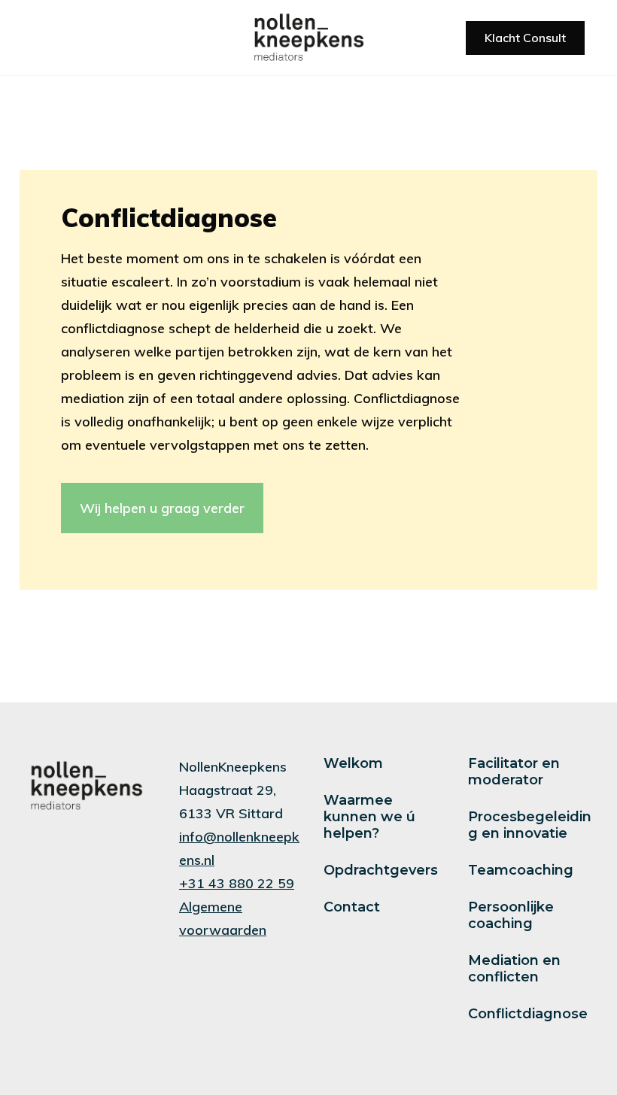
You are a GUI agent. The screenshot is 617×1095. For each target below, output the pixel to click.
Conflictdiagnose (528, 1014)
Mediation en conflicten (514, 968)
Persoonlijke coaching (511, 915)
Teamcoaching (520, 870)
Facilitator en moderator (514, 771)
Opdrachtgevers (381, 870)
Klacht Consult (525, 37)
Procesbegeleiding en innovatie (529, 825)
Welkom (353, 763)
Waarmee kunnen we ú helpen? (369, 817)
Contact (352, 907)
